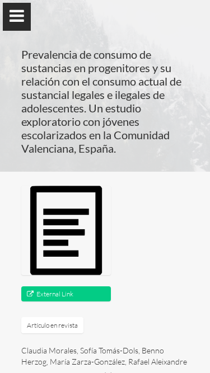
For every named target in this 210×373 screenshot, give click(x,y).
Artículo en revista (52, 325)
